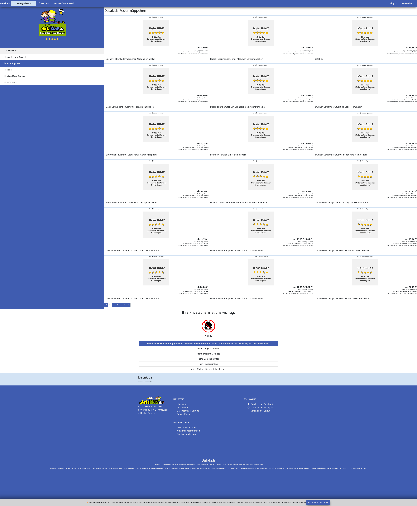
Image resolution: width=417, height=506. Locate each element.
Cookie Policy (183, 414)
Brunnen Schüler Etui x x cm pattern (228, 154)
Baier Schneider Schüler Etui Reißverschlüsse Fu (130, 106)
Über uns (44, 3)
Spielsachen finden (186, 433)
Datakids (5, 3)
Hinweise (407, 3)
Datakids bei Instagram (262, 407)
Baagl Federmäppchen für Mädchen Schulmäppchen (236, 58)
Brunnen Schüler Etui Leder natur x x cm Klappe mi (131, 154)
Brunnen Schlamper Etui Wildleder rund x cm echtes (340, 154)
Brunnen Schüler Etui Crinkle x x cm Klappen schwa (131, 202)
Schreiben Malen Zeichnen (14, 76)
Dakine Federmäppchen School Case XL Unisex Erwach (133, 250)
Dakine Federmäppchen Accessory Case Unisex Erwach (342, 202)
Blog (392, 3)
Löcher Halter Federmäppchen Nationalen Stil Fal (130, 58)
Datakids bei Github (260, 410)
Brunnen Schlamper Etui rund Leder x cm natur (338, 106)
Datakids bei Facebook (261, 404)
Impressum (183, 407)
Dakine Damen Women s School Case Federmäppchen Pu (239, 202)
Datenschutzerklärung (188, 410)
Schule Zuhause (10, 82)
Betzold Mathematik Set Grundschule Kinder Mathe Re (237, 106)
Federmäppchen (12, 63)
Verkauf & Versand (64, 3)
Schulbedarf (10, 51)
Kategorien (23, 3)
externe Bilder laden (318, 502)
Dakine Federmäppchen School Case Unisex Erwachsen (342, 298)
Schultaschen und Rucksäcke (15, 57)
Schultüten (8, 70)
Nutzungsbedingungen (188, 430)
